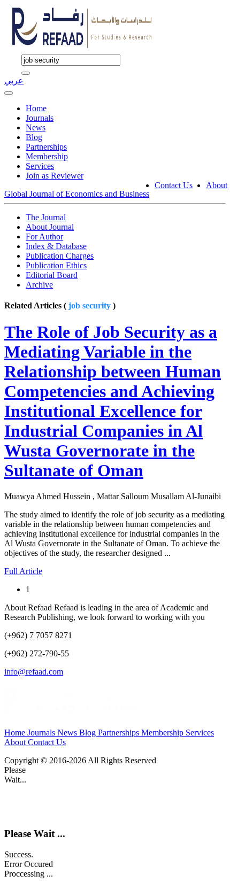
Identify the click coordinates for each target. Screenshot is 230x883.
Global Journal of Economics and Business (76, 193)
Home (36, 108)
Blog (34, 137)
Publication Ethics (56, 265)
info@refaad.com (33, 671)
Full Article (23, 571)
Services (40, 166)
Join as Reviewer (54, 175)
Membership (47, 156)
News (35, 127)
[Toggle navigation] (8, 93)
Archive (39, 284)
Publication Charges (60, 255)
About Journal (50, 226)
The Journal (46, 217)
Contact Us (174, 185)
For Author (44, 236)
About (216, 185)
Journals (39, 117)
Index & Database (56, 246)
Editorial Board (52, 275)
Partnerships (46, 146)
